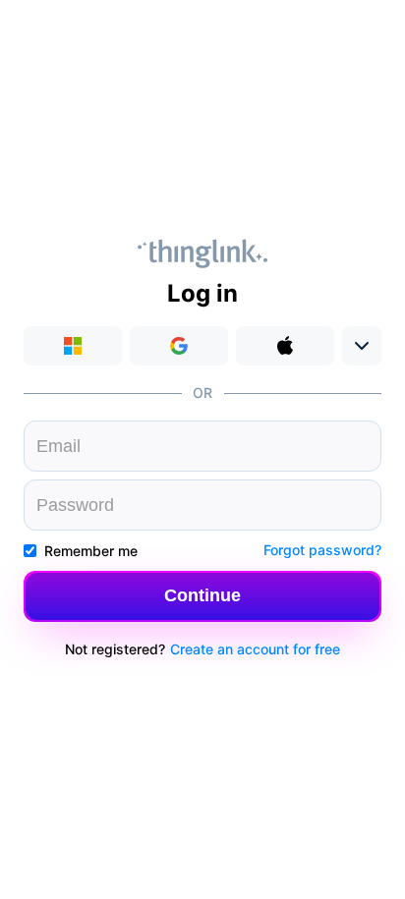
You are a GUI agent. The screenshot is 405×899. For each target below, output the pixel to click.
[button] (202, 596)
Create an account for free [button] (255, 649)
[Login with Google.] (179, 345)
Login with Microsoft (73, 345)
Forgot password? (322, 549)
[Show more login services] (361, 345)
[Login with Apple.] (285, 345)
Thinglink (202, 253)
